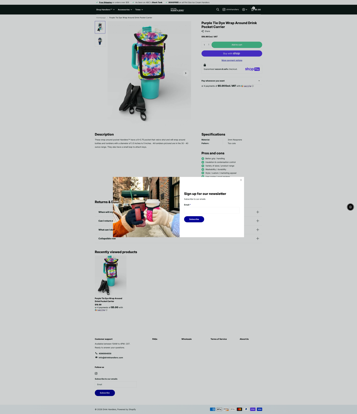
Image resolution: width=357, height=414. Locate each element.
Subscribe (194, 219)
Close (241, 180)
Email (187, 205)
